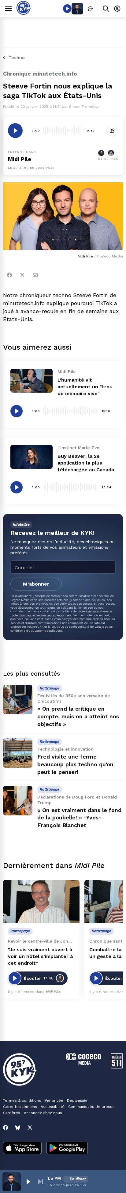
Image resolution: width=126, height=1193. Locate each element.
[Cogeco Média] (83, 1063)
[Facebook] (9, 275)
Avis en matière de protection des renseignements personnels (61, 613)
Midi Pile (19, 159)
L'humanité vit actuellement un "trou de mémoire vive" (85, 386)
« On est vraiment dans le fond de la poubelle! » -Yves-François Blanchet (79, 818)
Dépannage (77, 1100)
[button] (28, 1181)
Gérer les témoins (20, 1107)
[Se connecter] (117, 8)
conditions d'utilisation (26, 630)
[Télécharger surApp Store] (22, 1148)
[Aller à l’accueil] (24, 13)
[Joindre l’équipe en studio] (90, 8)
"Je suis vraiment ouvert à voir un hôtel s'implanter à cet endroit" (40, 956)
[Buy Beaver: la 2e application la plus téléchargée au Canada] (31, 457)
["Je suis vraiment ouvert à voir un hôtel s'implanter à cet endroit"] (41, 901)
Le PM (54, 1178)
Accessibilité (53, 1107)
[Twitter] (22, 275)
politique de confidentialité (70, 626)
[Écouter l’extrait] (15, 130)
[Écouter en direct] (67, 9)
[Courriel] (35, 275)
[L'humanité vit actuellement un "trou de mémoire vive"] (31, 380)
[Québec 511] (117, 1067)
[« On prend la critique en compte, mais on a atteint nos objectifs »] (17, 699)
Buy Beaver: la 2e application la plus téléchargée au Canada (85, 463)
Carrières (11, 1113)
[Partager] (112, 130)
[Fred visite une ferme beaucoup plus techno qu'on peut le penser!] (17, 753)
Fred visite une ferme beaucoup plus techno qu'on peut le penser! (75, 764)
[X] (30, 1127)
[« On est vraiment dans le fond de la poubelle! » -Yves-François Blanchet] (17, 800)
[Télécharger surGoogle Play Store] (67, 1148)
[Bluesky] (17, 1127)
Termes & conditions (22, 1100)
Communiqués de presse (91, 1107)
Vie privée (54, 1100)
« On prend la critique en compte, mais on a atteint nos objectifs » (78, 716)
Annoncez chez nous (43, 1113)
